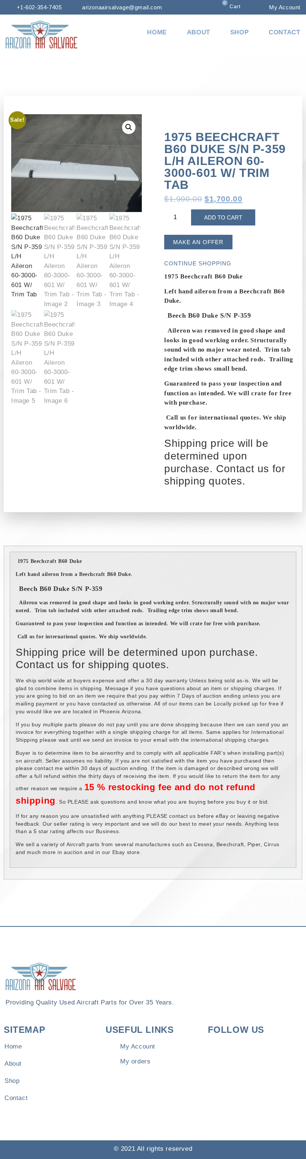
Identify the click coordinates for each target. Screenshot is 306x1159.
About (198, 32)
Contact (284, 32)
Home (156, 32)
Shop (239, 32)
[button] (128, 127)
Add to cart (223, 217)
